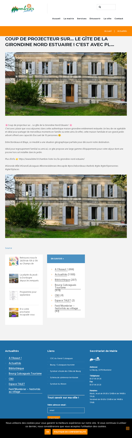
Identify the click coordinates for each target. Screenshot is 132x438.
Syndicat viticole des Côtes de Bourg (65, 371)
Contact (118, 18)
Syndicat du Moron (58, 384)
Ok (47, 432)
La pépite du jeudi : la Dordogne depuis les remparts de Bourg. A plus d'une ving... (29, 280)
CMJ (57, 295)
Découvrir (95, 18)
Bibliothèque (62, 280)
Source (8, 248)
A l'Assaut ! (61, 269)
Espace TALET (63, 300)
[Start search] (99, 7)
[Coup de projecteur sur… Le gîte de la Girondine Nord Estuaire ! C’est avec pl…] (66, 84)
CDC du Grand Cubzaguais (61, 358)
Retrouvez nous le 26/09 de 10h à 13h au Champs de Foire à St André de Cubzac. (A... (29, 263)
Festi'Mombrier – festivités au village (66, 307)
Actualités (122, 31)
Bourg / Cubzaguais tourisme (62, 364)
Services (81, 18)
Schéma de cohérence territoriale (64, 377)
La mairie (69, 18)
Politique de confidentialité (70, 432)
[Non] (127, 428)
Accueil (56, 18)
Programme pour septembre (28, 293)
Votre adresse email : (57, 405)
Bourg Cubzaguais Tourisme (65, 286)
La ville (107, 18)
